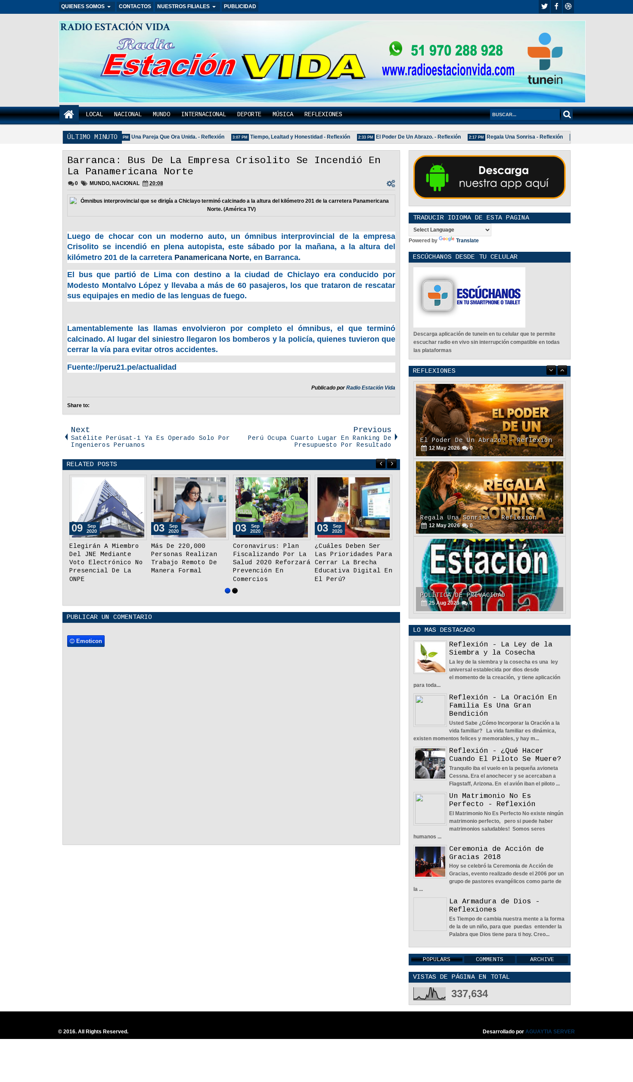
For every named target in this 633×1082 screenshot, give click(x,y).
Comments (489, 959)
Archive (542, 959)
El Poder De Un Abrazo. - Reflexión (407, 137)
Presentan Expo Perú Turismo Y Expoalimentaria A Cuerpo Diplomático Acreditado (270, 563)
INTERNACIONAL (203, 114)
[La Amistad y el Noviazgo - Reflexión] (489, 575)
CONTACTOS (135, 6)
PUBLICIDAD (240, 6)
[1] (227, 599)
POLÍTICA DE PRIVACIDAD (463, 517)
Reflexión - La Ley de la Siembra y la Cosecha (500, 648)
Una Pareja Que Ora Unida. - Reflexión (166, 137)
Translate (467, 241)
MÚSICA (283, 114)
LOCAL (94, 114)
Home (69, 115)
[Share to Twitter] (128, 483)
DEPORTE (249, 114)
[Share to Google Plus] (137, 483)
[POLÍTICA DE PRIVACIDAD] (489, 497)
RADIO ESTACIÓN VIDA (115, 27)
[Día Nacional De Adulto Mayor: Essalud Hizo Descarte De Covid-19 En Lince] (190, 507)
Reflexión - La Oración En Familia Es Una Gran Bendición (503, 705)
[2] (235, 599)
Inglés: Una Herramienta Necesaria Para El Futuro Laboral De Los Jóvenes (348, 563)
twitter (544, 6)
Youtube (568, 6)
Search (567, 114)
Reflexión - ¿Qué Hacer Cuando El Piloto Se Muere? (505, 755)
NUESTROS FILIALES (183, 6)
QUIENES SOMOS (83, 6)
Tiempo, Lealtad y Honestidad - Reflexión (289, 137)
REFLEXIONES (323, 114)
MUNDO (161, 114)
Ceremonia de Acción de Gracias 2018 (496, 853)
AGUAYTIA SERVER (550, 1032)
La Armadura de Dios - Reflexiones (494, 905)
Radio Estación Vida (370, 388)
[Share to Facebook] (118, 483)
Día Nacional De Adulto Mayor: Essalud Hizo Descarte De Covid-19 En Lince (190, 563)
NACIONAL (128, 114)
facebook (556, 6)
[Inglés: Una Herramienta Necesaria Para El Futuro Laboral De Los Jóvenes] (353, 507)
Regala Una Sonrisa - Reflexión (513, 137)
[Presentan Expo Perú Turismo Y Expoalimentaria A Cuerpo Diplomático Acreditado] (272, 507)
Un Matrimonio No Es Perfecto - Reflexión (492, 800)
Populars (436, 959)
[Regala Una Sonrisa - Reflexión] (489, 420)
